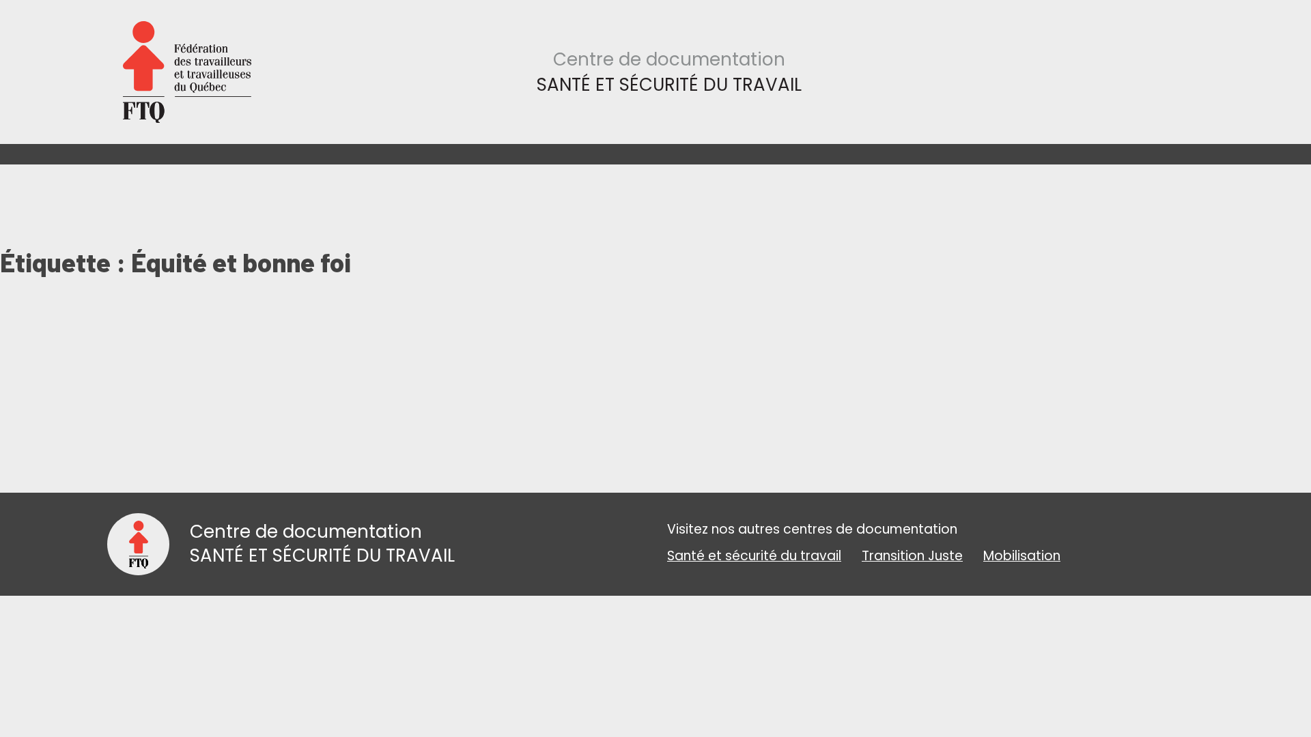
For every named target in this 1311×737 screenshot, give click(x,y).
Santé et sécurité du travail (754, 556)
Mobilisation (1021, 556)
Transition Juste (912, 556)
